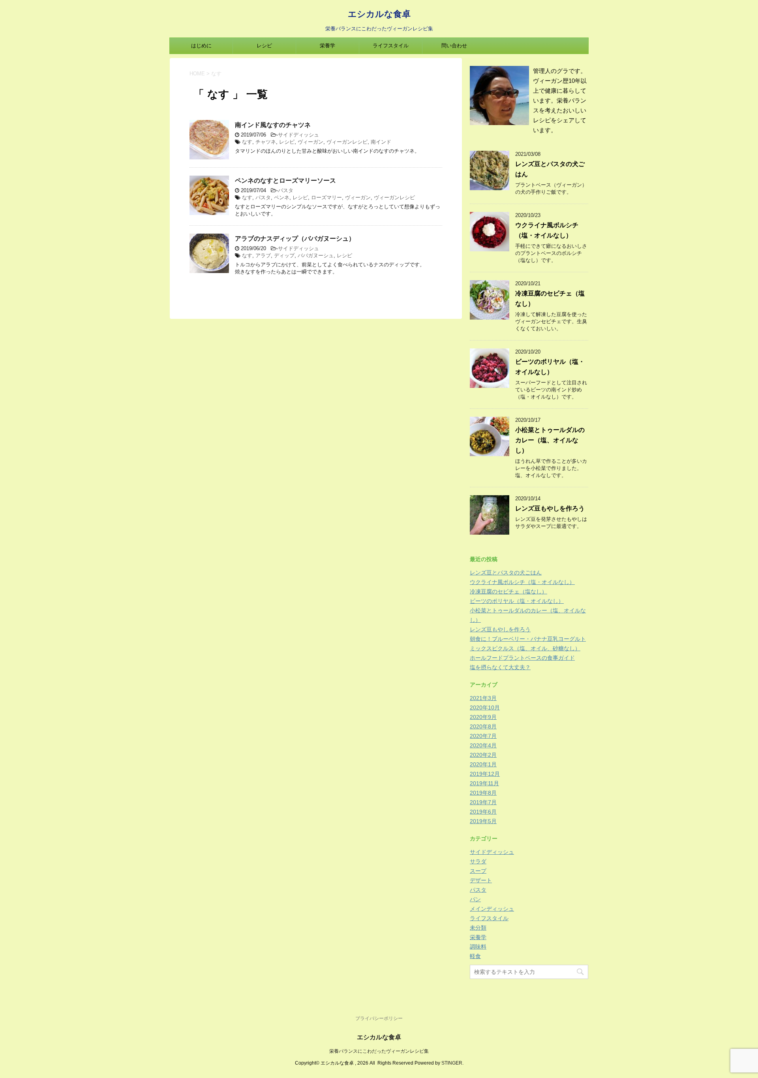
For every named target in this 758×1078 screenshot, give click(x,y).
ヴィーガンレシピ (347, 142)
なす (247, 142)
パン (475, 899)
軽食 (475, 956)
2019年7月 (483, 802)
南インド (381, 142)
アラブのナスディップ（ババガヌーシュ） (295, 238)
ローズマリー (326, 197)
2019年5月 (483, 821)
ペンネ (281, 197)
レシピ (264, 46)
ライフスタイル (391, 46)
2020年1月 (483, 764)
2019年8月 (483, 793)
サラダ (478, 861)
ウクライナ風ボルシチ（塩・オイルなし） (522, 582)
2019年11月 (484, 783)
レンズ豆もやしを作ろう (550, 508)
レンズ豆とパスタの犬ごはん (506, 572)
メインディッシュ (492, 909)
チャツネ (265, 142)
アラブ (263, 255)
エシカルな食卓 (379, 13)
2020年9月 (483, 717)
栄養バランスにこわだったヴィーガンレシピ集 (379, 1051)
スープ (478, 871)
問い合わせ (454, 46)
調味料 (478, 946)
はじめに (201, 46)
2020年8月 (483, 726)
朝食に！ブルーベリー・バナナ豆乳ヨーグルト (528, 639)
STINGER (451, 1063)
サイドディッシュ (298, 135)
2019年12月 (485, 774)
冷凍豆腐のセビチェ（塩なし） (508, 591)
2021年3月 (483, 698)
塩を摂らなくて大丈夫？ (500, 667)
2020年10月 (485, 707)
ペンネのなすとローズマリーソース (285, 180)
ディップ (284, 255)
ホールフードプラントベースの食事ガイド (522, 658)
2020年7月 (483, 736)
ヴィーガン (310, 142)
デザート (481, 880)
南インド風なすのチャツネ (273, 125)
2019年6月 (483, 811)
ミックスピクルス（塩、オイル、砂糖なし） (525, 648)
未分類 (478, 928)
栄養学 (327, 46)
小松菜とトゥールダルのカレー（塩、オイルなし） (550, 440)
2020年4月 (483, 745)
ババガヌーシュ (316, 255)
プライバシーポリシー (379, 1018)
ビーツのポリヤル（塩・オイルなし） (517, 601)
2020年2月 (483, 755)
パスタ (285, 190)
